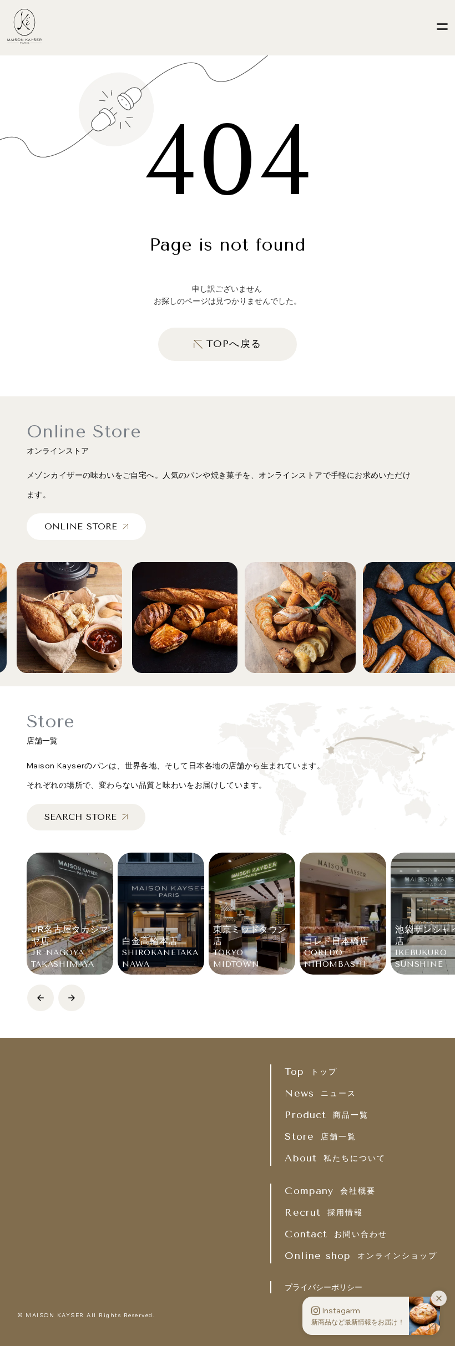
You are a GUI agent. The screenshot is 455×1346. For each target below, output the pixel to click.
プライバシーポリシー (323, 1287)
